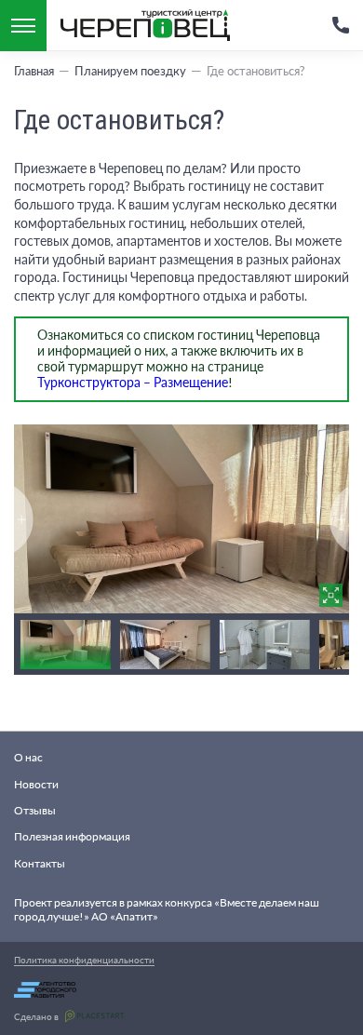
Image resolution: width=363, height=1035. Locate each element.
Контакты (39, 863)
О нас (28, 757)
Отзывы (35, 810)
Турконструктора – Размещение (132, 382)
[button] (339, 519)
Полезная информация (72, 836)
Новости (36, 784)
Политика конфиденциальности (84, 959)
